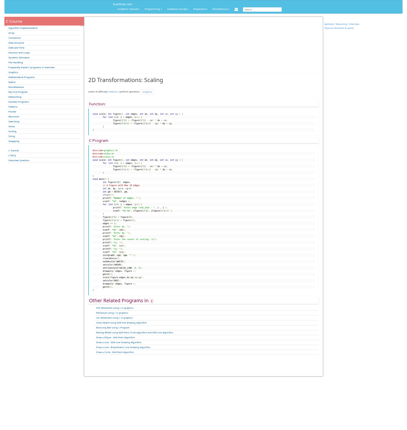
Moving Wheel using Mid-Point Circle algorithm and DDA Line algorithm (134, 332)
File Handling (15, 62)
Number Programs (18, 101)
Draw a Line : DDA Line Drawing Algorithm (118, 342)
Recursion (13, 116)
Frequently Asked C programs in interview (31, 67)
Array (11, 32)
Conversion (14, 37)
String (11, 136)
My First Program (18, 91)
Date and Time (16, 47)
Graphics (13, 72)
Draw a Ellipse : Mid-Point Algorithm (115, 337)
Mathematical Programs (21, 77)
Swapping (13, 141)
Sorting (12, 131)
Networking (14, 96)
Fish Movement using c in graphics (115, 307)
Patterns (12, 106)
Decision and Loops (19, 52)
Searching (13, 121)
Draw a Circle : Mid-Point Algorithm (115, 352)
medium (113, 91)
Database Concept (177, 8)
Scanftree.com (122, 3)
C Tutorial (13, 150)
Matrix (12, 82)
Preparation (199, 8)
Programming (153, 8)
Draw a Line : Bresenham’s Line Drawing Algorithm (123, 347)
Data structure (16, 42)
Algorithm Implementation (23, 28)
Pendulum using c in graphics (112, 312)
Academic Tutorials (128, 8)
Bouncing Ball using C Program (113, 327)
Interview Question (18, 160)
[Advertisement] (203, 43)
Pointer (12, 111)
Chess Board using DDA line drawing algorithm (121, 322)
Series (11, 126)
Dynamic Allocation (19, 57)
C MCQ (12, 155)
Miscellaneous (220, 8)
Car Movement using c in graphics (114, 317)
